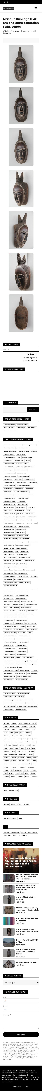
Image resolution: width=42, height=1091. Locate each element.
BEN (19, 457)
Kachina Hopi (13, 790)
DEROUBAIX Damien (9, 498)
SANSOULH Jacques (10, 632)
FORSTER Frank (8, 523)
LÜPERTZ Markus (24, 582)
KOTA (15, 745)
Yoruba (6, 776)
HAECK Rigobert (24, 538)
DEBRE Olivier (8, 495)
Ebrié (19, 739)
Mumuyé (6, 761)
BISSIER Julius (8, 460)
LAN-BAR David (8, 573)
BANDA (12, 726)
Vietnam (26, 804)
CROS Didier (29, 488)
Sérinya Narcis (8, 645)
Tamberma (31, 767)
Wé (22, 773)
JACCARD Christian (24, 557)
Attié (34, 723)
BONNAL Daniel (8, 467)
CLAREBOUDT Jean (18, 703)
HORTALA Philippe (9, 706)
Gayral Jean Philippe (10, 538)
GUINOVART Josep (22, 535)
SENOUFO (12, 764)
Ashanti (27, 723)
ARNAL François (24, 451)
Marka (14, 757)
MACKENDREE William (10, 585)
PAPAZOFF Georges (10, 617)
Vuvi (17, 773)
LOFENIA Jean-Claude (10, 582)
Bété (21, 732)
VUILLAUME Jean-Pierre (11, 670)
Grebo (21, 742)
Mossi (35, 757)
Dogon (13, 739)
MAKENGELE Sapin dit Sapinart (13, 589)
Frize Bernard (20, 523)
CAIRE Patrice (8, 479)
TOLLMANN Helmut (10, 651)
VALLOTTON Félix (28, 658)
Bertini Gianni (21, 473)
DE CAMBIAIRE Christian (21, 492)
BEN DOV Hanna (27, 457)
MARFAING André (9, 592)
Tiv (12, 770)
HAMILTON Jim (21, 427)
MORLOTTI (7, 604)
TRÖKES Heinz (22, 651)
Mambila (6, 757)
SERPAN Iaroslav (24, 636)
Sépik (20, 818)
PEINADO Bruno (9, 620)
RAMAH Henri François (11, 626)
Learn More (17, 1086)
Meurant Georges (31, 604)
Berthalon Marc (9, 424)
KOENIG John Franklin (11, 567)
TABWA (14, 767)
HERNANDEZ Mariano (23, 545)
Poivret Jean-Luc (30, 623)
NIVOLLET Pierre (26, 607)
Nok (28, 761)
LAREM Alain (15, 832)
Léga (5, 754)
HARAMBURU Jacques (21, 542)
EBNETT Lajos (8, 510)
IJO (5, 745)
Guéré (27, 742)
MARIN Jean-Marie (22, 592)
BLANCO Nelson (9, 463)
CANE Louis (18, 479)
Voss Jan (34, 670)
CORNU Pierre (8, 488)
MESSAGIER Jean (8, 598)
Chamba (28, 732)
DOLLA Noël (21, 501)
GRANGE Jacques (9, 532)
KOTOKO (21, 745)
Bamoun (6, 729)
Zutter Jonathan (21, 679)
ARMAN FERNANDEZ (22, 448)
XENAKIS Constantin (24, 676)
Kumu (17, 748)
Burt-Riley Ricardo (10, 476)
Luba (18, 751)
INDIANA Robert (22, 554)
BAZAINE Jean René (9, 457)
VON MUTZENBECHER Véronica (13, 667)
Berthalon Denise (21, 470)
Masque (8, 33)
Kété (28, 748)
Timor (19, 804)
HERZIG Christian (21, 548)
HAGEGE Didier (8, 542)
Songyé (27, 764)
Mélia (5, 607)
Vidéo (14, 835)
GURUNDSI (7, 742)
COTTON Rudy (18, 488)
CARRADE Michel (29, 479)
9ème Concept (8, 445)
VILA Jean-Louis (20, 664)
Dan (12, 736)
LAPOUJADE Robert (21, 573)
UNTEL (18, 658)
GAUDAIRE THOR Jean (10, 526)
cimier (27, 776)
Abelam (14, 723)
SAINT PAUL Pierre (31, 629)
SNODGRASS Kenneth (22, 639)
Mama (31, 754)
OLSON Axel (21, 611)
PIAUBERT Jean (8, 623)
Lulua (24, 751)
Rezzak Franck (18, 629)
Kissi (28, 745)
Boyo (33, 729)
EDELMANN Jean (19, 510)
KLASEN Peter (21, 564)
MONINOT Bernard (27, 601)
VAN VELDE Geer (8, 661)
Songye (20, 764)
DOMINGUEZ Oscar (9, 504)
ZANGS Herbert (8, 679)
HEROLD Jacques (9, 548)
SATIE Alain (21, 632)
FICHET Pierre (21, 517)
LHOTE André (8, 579)
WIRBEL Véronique (9, 676)
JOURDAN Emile (17, 561)
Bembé (20, 729)
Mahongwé (22, 754)
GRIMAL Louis (20, 532)
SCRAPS (30, 632)
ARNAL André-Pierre (10, 451)
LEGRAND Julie (32, 427)
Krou (5, 748)
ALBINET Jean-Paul (30, 445)
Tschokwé (18, 770)
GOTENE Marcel (21, 529)
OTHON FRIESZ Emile (10, 614)
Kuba (11, 748)
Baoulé (14, 729)
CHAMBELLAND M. (9, 482)
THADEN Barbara (21, 645)
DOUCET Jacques (9, 507)
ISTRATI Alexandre (10, 557)
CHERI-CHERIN (33, 482)
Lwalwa (31, 751)
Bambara (24, 726)
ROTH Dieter (7, 629)
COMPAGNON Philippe (23, 485)
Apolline (34, 451)
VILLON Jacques (32, 664)
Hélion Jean (24, 551)
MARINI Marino (8, 595)
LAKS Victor (30, 570)
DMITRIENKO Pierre (9, 501)
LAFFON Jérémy (8, 570)
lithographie (23, 835)
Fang (30, 739)
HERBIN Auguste (9, 545)
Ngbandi (21, 761)
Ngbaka (13, 761)
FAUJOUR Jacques (22, 424)
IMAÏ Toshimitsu (9, 554)
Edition (6, 832)
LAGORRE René (19, 570)
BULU (17, 726)
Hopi (5, 790)
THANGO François (9, 648)
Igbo (9, 745)
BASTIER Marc (21, 454)
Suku (33, 764)
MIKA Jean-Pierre (21, 598)
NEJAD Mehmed (14, 607)
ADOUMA (6, 723)
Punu (5, 764)
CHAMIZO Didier (21, 482)
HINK (17, 551)
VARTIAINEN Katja (21, 661)
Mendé (29, 757)
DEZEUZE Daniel (23, 498)
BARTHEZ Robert (9, 454)
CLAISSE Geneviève (9, 485)
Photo (23, 832)
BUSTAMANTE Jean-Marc (11, 700)
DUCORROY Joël (21, 507)
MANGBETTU (13, 754)
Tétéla (11, 773)
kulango (34, 776)
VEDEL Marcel (33, 661)
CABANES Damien (23, 476)
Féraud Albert (30, 703)
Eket (24, 739)
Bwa (16, 732)
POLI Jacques (19, 623)
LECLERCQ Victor (23, 576)
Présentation (32, 832)
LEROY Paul (34, 576)
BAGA (5, 726)
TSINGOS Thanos (9, 654)
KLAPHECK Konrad (9, 564)
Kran (33, 745)
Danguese (28, 736)
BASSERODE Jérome (23, 693)
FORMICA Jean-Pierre (24, 520)
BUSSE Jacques (8, 470)
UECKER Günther (9, 658)
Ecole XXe (20, 514)
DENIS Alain (28, 495)
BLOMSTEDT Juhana (22, 463)
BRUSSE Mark (29, 467)
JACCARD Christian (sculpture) (27, 706)
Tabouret (22, 767)
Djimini (6, 739)
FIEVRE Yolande (32, 517)
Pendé (34, 761)
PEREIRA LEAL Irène (21, 620)
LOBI (33, 748)
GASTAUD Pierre (32, 523)
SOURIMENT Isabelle (10, 431)
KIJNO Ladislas (29, 561)
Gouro (14, 742)
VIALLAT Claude (8, 664)
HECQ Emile (33, 542)
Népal (13, 804)
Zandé (13, 776)
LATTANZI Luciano (10, 576)
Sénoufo (6, 767)
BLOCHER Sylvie (19, 696)
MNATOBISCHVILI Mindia (11, 601)
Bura (11, 732)
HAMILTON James (9, 427)
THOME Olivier (22, 648)
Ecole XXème (29, 514)
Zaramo (20, 776)
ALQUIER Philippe (9, 448)
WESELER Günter (20, 673)
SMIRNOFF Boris (9, 639)
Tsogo (26, 770)
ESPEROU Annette (9, 514)
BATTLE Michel (8, 696)
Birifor (27, 729)
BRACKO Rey (19, 467)
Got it (27, 1086)
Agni (20, 723)
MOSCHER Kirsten (18, 604)
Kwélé (23, 748)
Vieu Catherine (24, 670)
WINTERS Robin (32, 673)
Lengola (6, 751)
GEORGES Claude (24, 526)
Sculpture (7, 835)
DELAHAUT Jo (18, 495)
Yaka (26, 773)
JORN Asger (7, 561)
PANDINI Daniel (8, 709)
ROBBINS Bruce (31, 626)
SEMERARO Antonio (10, 636)
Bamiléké (32, 726)
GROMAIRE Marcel (9, 535)
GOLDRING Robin (9, 529)
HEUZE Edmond (8, 551)
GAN (35, 739)
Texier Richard (21, 654)
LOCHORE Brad (18, 579)
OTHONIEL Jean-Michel (25, 614)
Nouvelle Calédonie (10, 818)
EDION (28, 510)
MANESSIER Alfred (31, 589)
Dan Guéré (19, 736)
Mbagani (21, 757)
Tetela (6, 770)
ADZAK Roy (18, 445)
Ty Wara (33, 770)
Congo (6, 736)
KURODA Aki (23, 567)
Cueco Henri (7, 492)
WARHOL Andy (8, 673)
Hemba (34, 742)
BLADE (28, 460)
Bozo (5, 732)
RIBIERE (23, 626)
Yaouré (33, 773)
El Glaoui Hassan (9, 517)
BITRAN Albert (19, 460)
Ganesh (6, 804)
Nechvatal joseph (9, 611)
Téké (5, 773)
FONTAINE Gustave (10, 520)
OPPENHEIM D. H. (32, 611)
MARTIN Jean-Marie (22, 595)
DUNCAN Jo (31, 507)
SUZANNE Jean (23, 642)
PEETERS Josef (22, 617)
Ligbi (13, 751)
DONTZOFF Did (22, 504)
